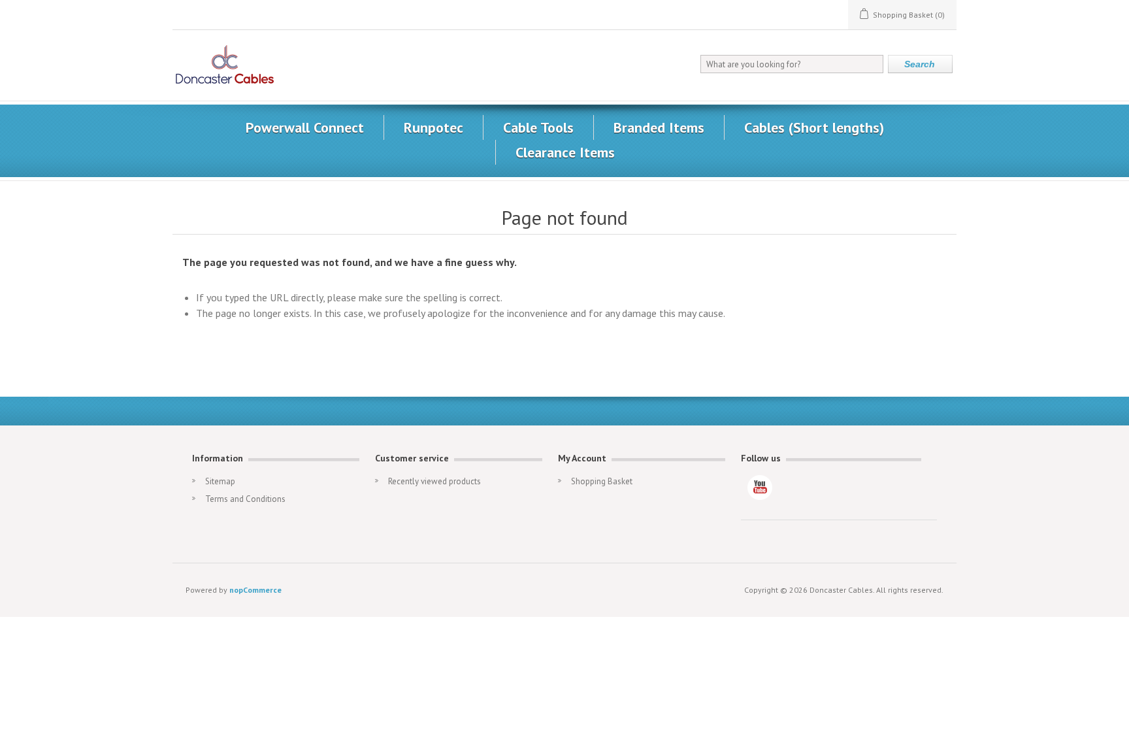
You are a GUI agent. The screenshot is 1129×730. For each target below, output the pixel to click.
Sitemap (220, 481)
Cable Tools (538, 127)
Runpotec (433, 127)
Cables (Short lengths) (814, 127)
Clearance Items (565, 152)
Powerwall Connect (305, 127)
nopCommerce (255, 590)
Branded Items (659, 127)
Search (919, 64)
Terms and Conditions (245, 499)
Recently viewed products (434, 481)
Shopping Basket (601, 481)
